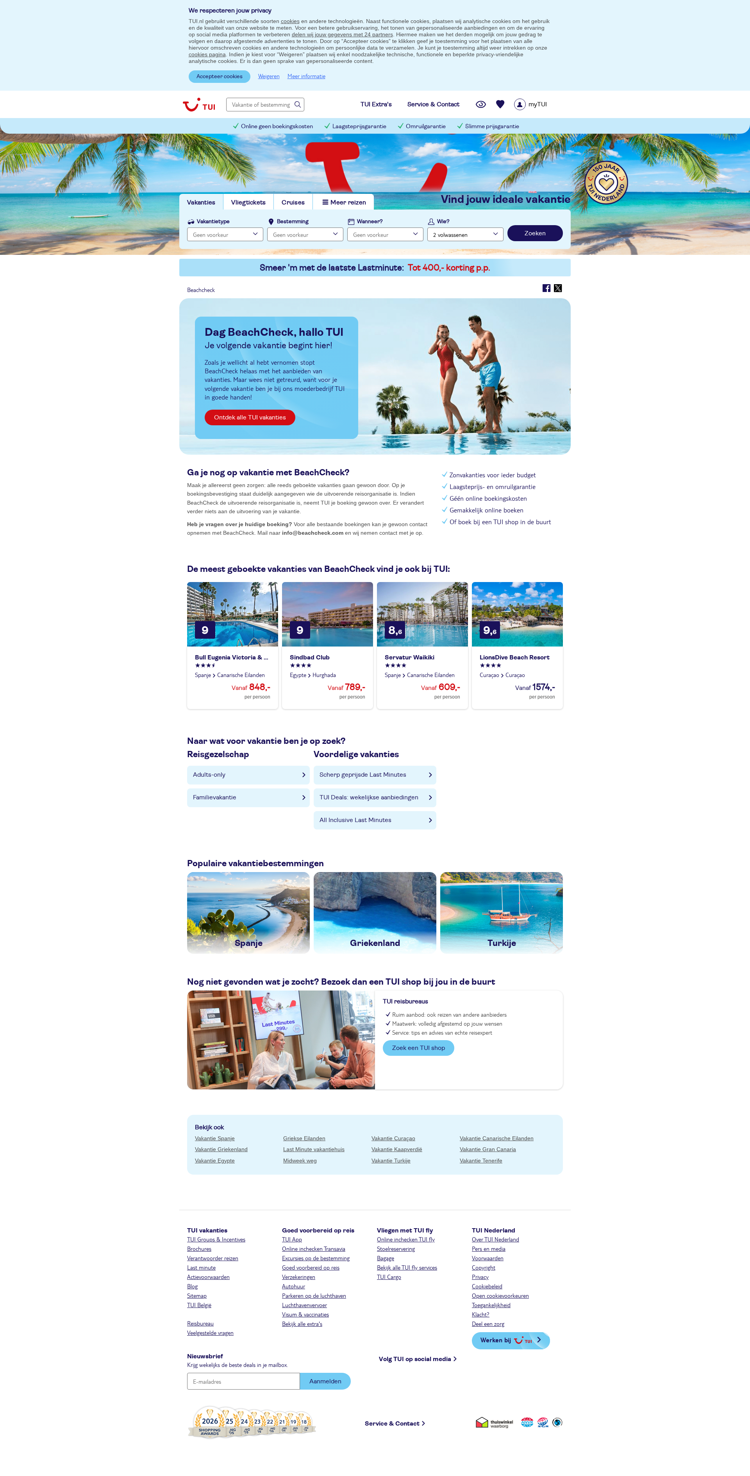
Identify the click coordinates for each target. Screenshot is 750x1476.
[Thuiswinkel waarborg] (496, 1422)
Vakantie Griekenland (221, 1149)
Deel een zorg (488, 1323)
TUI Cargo (389, 1276)
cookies (290, 21)
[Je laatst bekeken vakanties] (481, 104)
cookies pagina (207, 54)
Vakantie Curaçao (393, 1138)
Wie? (443, 221)
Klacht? (480, 1314)
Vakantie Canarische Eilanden (497, 1138)
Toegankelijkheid (491, 1304)
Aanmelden (325, 1381)
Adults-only (209, 775)
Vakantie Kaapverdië (396, 1149)
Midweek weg (300, 1160)
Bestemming (293, 221)
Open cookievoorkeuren (500, 1295)
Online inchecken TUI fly (406, 1239)
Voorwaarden (488, 1257)
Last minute (201, 1267)
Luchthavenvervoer (304, 1304)
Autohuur (293, 1286)
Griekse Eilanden (304, 1138)
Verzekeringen (298, 1276)
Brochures (199, 1248)
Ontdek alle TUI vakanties (250, 417)
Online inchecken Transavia (313, 1248)
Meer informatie (306, 75)
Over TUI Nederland (495, 1239)
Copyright (483, 1267)
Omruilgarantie (426, 126)
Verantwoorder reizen (212, 1257)
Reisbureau (200, 1323)
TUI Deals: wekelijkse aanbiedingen (369, 797)
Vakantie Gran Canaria (488, 1149)
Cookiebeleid (487, 1286)
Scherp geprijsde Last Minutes (363, 775)
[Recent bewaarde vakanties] (500, 104)
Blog (192, 1286)
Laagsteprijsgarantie (359, 126)
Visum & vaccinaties (305, 1314)
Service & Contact (392, 1423)
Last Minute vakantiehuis (314, 1149)
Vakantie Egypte (215, 1160)
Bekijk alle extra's (302, 1323)
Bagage (385, 1257)
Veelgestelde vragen (210, 1332)
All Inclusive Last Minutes (355, 820)
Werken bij (495, 1340)
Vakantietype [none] (213, 221)
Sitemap (197, 1295)
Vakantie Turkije (391, 1160)
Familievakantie (214, 797)
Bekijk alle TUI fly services (407, 1267)
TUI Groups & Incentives (216, 1239)
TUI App (292, 1239)
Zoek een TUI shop (418, 1048)
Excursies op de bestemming (316, 1257)
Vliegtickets (248, 202)
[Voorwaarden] (542, 1422)
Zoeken (535, 233)
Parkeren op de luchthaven (314, 1295)
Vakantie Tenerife (481, 1160)
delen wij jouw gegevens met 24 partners (342, 34)
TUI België (199, 1304)
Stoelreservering (396, 1248)
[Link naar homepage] (198, 104)
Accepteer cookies (219, 76)
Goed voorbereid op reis (310, 1267)
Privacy (480, 1276)
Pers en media (488, 1248)
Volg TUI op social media (415, 1359)
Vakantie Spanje (215, 1138)
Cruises (293, 202)
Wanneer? (370, 221)
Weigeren (269, 75)
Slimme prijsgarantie (492, 126)
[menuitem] (540, 104)
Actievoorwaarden (208, 1276)
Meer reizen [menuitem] (348, 202)
